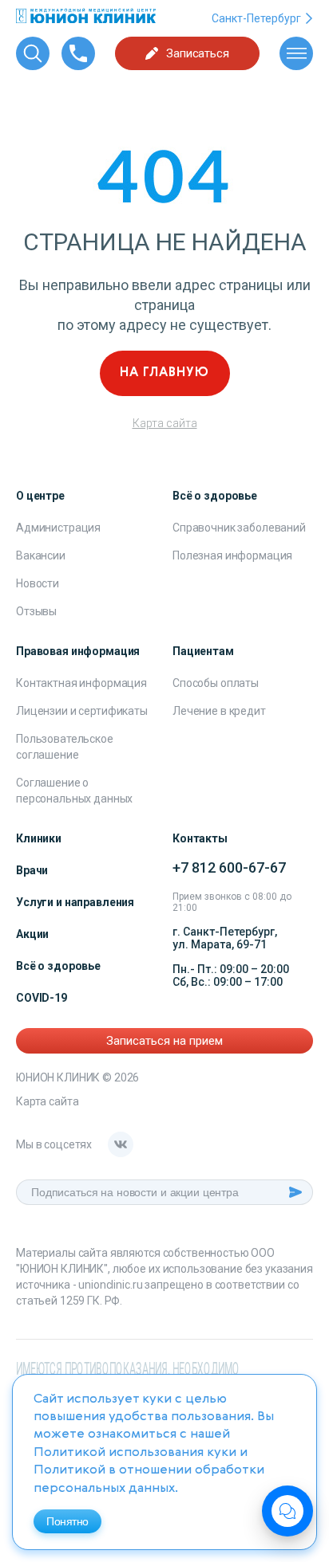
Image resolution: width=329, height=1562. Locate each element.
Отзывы (36, 611)
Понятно (67, 1521)
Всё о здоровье (58, 966)
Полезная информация (232, 555)
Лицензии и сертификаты (82, 710)
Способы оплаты (215, 683)
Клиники (38, 838)
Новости (37, 583)
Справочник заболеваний (239, 527)
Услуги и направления (75, 902)
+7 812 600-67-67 (229, 867)
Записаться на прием (164, 1041)
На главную (164, 373)
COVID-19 (41, 997)
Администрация (58, 527)
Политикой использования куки (135, 1452)
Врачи (32, 870)
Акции (32, 934)
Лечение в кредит (219, 710)
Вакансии (40, 555)
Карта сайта (165, 423)
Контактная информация (81, 683)
